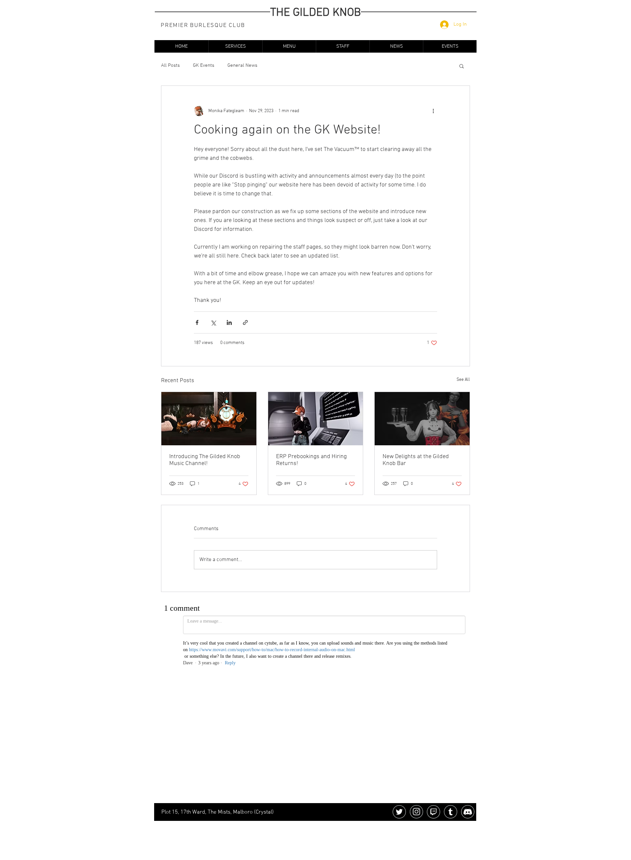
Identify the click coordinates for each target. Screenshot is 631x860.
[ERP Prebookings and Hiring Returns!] (315, 418)
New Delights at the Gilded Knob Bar (416, 460)
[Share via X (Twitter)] (213, 322)
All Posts (170, 65)
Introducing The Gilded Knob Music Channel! (204, 460)
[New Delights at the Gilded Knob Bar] (422, 418)
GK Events (203, 65)
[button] (235, 46)
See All (463, 379)
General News (242, 65)
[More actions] (433, 111)
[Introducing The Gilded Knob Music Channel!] (208, 418)
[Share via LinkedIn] (229, 322)
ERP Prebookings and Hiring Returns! (311, 460)
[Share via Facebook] (197, 322)
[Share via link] (245, 322)
